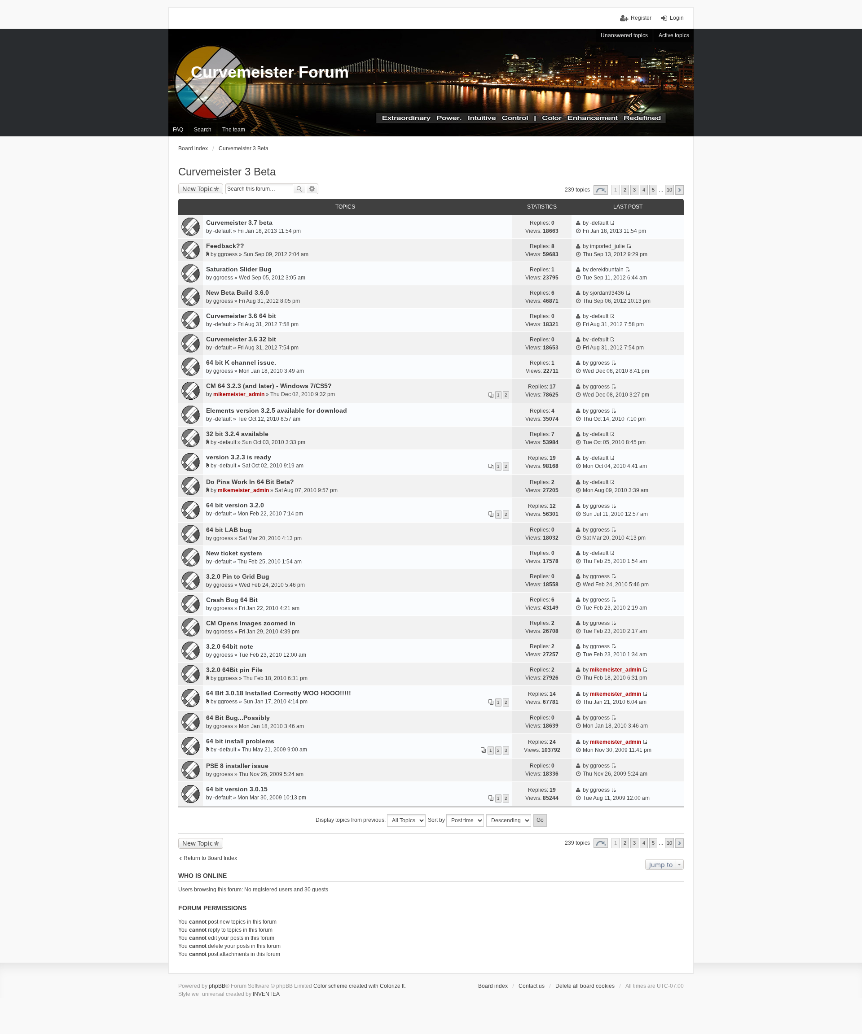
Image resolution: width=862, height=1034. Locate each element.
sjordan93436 (607, 293)
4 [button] (643, 189)
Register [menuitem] (641, 18)
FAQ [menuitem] (178, 130)
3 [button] (634, 189)
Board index (493, 986)
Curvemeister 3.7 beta (239, 222)
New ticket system (234, 553)
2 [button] (625, 189)
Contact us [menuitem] (532, 986)
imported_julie (607, 246)
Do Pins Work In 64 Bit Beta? (250, 481)
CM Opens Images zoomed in (250, 623)
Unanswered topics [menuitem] (624, 35)
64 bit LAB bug (229, 529)
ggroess (227, 254)
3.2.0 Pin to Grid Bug (237, 576)
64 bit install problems (240, 741)
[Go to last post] (612, 223)
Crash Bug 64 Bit (232, 599)
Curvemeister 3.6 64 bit (241, 315)
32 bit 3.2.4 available (237, 433)
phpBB (217, 986)
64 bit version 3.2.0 (235, 505)
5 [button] (653, 189)
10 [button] (669, 189)
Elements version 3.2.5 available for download (276, 410)
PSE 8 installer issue (237, 765)
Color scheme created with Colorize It (359, 986)
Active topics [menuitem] (674, 35)
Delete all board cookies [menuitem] (585, 986)
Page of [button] (601, 190)
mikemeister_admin (238, 394)
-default (222, 231)
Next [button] (679, 190)
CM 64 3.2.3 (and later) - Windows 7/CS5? (269, 385)
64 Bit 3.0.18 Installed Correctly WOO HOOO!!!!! (278, 693)
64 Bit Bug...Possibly (238, 717)
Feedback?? (225, 245)
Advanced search (312, 188)
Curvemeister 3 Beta (227, 172)
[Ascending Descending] (509, 820)
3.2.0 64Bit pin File (234, 669)
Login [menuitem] (677, 18)
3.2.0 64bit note (229, 646)
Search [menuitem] (202, 130)
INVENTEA (266, 994)
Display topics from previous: (351, 820)
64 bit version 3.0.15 (237, 789)
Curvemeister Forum (270, 72)
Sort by (437, 820)
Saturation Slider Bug (239, 269)
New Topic (197, 188)
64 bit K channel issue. (241, 362)
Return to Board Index (210, 858)
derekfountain (607, 269)
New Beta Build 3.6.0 (237, 292)
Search (299, 188)
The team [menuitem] (233, 130)
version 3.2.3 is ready (238, 457)
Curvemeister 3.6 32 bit (241, 339)
